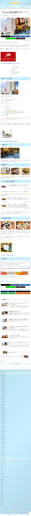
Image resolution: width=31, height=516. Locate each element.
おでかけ (2, 281)
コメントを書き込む (15, 363)
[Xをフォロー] (23, 291)
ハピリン (8, 281)
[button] (20, 38)
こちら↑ (2, 191)
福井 (15, 281)
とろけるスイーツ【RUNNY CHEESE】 (7, 255)
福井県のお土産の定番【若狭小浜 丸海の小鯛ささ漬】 (9, 141)
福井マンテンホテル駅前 (15, 68)
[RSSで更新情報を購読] (23, 293)
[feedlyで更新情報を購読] (8, 293)
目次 (14, 66)
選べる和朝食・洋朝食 (15, 73)
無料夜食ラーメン (14, 70)
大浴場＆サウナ (14, 69)
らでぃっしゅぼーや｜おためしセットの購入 (8, 276)
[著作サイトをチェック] (8, 291)
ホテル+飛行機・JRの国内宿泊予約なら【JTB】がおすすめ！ (10, 63)
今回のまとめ (13, 74)
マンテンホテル (11, 281)
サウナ (5, 281)
